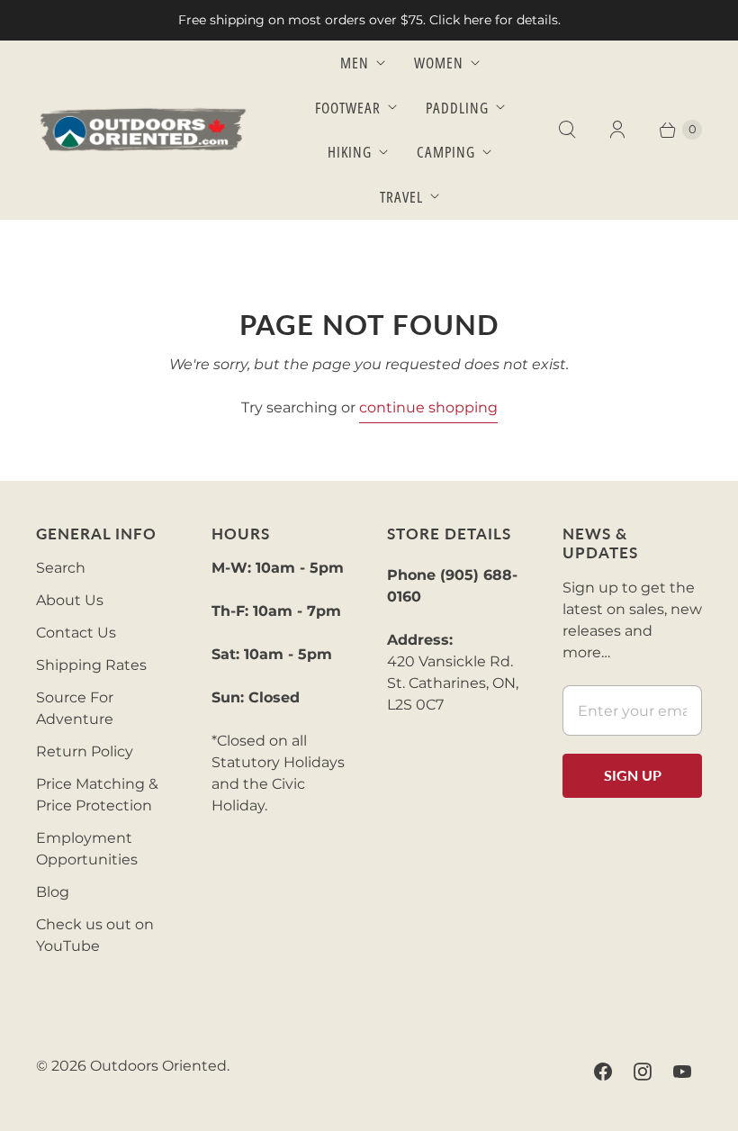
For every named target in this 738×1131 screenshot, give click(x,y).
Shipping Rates (91, 665)
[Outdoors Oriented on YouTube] (682, 1071)
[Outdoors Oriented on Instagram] (642, 1071)
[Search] (567, 129)
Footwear (348, 107)
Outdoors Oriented (158, 1065)
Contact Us (76, 632)
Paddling (457, 107)
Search (61, 567)
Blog (52, 891)
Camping (446, 151)
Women (439, 62)
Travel (401, 196)
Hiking (350, 151)
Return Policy (84, 751)
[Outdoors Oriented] (144, 130)
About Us (70, 600)
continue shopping (428, 407)
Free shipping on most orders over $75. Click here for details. (369, 20)
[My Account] (617, 129)
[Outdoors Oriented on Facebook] (603, 1071)
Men (354, 62)
